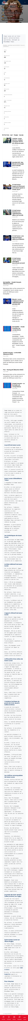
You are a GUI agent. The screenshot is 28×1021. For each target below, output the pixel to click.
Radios (14, 1019)
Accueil (3, 1019)
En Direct (9, 1019)
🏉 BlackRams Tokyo (7, 16)
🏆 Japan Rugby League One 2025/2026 (12, 19)
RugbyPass (7, 974)
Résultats (20, 1019)
